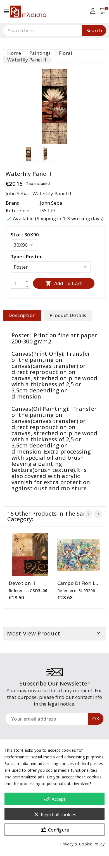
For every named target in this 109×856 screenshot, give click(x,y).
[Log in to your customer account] (92, 10)
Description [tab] (21, 315)
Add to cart (63, 283)
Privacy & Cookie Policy (82, 844)
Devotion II (22, 583)
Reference (18, 210)
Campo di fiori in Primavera (77, 583)
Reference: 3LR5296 (76, 590)
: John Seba (49, 203)
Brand (13, 203)
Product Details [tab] (67, 315)
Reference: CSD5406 (28, 590)
